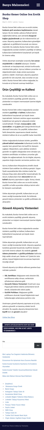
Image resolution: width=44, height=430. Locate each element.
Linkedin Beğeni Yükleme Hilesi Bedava (19, 397)
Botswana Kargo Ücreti (14, 386)
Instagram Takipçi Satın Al (14, 392)
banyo (21, 22)
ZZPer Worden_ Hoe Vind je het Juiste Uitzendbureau (17, 329)
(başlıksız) (9, 384)
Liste (7, 402)
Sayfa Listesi (10, 407)
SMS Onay (9, 410)
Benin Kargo (9, 389)
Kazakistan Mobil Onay (13, 394)
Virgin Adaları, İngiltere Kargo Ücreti (18, 418)
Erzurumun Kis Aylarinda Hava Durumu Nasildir (19, 360)
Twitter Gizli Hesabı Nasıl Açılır (16, 415)
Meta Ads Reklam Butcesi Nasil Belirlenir (17, 376)
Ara (3, 341)
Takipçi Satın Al (10, 413)
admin (15, 22)
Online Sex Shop (8, 317)
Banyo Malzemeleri (15, 5)
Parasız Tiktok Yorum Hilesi (15, 405)
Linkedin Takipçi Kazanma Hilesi (17, 400)
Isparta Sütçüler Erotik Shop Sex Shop (19, 325)
